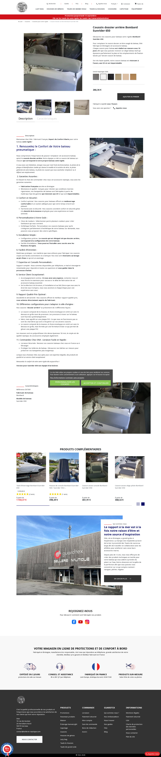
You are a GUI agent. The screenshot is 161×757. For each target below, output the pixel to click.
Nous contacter (29, 739)
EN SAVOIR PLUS (120, 579)
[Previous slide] (138, 504)
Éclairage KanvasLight (68, 724)
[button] (34, 107)
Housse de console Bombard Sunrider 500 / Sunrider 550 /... (64, 486)
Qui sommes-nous (120, 524)
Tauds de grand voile (68, 747)
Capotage (64, 728)
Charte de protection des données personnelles (134, 726)
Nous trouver (109, 720)
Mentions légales (132, 713)
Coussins (63, 732)
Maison (63, 720)
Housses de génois (67, 735)
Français (114, 4)
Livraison (85, 713)
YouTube (80, 622)
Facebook (74, 622)
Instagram (87, 622)
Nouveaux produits (67, 717)
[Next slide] (143, 504)
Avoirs (84, 732)
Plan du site (130, 737)
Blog (86, 4)
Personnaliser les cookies (65, 383)
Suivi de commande (89, 724)
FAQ (77, 4)
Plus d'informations (57, 378)
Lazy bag (63, 739)
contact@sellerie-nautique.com (28, 731)
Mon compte (87, 720)
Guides (66, 4)
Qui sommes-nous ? (111, 713)
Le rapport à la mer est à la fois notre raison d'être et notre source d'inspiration (122, 530)
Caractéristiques (47, 118)
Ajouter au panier (131, 97)
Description (26, 118)
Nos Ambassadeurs (111, 717)
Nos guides (108, 724)
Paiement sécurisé (89, 717)
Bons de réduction (89, 728)
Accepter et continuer (96, 383)
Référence (20, 389)
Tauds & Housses (66, 743)
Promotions (64, 713)
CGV (127, 720)
